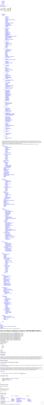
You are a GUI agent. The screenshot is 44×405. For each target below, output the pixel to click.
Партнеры (29, 400)
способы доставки (3, 363)
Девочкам (12, 400)
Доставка (3, 2)
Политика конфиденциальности (21, 398)
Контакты (29, 399)
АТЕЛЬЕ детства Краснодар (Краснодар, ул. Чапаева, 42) (10, 378)
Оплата (3, 3)
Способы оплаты (18, 400)
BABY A (3, 340)
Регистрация (4, 6)
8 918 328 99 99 (2, 399)
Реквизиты (18, 399)
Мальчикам (13, 399)
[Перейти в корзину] (0, 323)
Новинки (12, 398)
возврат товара (2, 371)
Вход (1, 6)
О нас (3, 1)
